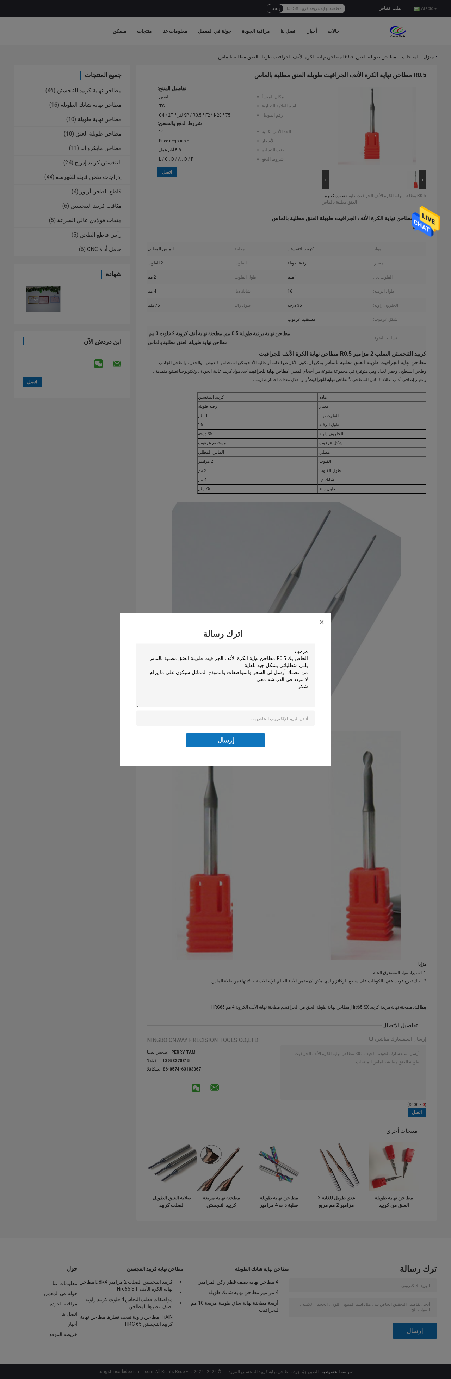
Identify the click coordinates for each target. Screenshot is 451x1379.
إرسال (225, 740)
